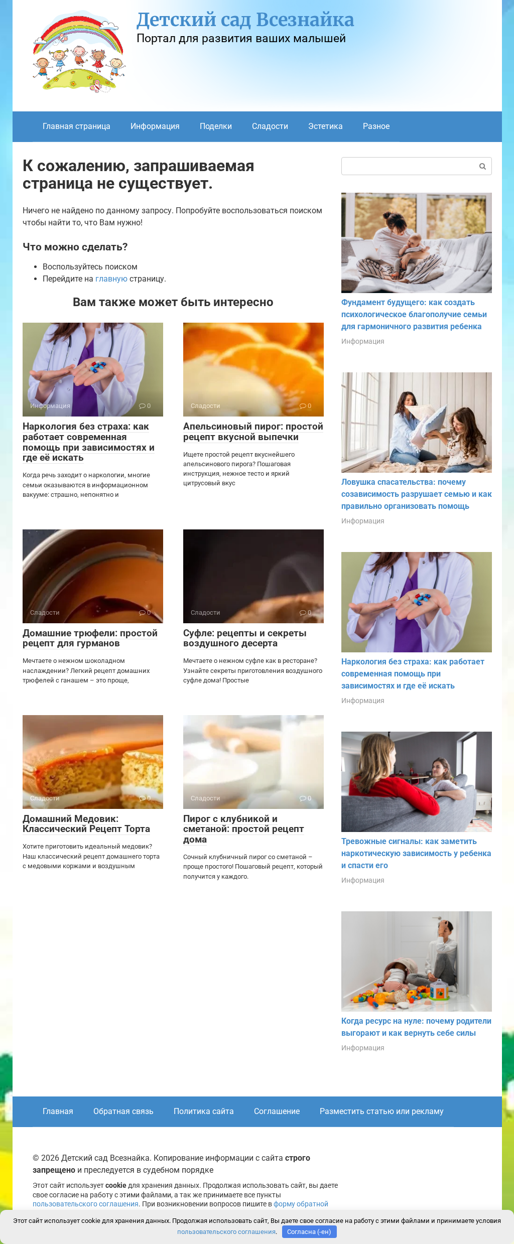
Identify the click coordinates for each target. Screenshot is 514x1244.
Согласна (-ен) (309, 1231)
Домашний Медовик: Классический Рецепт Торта (86, 824)
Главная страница (76, 126)
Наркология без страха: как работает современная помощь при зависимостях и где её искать (89, 442)
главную (111, 279)
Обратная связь (123, 1111)
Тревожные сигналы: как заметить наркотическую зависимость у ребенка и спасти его (416, 853)
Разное (376, 126)
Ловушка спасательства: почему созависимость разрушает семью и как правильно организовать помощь (416, 494)
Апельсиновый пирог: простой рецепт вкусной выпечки (253, 432)
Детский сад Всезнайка (245, 20)
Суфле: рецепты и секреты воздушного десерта (245, 638)
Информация (155, 126)
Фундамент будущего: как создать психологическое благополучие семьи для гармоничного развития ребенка (414, 314)
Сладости (270, 126)
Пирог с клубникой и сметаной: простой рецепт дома (243, 829)
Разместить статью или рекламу (382, 1111)
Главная (58, 1111)
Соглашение (277, 1111)
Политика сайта (204, 1111)
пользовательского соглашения (86, 1204)
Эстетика (325, 126)
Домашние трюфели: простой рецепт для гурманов (90, 638)
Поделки (216, 126)
